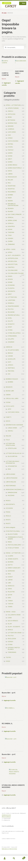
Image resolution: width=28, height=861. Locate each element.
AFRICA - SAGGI (10, 249)
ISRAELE (10, 629)
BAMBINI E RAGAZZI (12, 379)
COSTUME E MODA (13, 412)
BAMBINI (10, 382)
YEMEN (10, 606)
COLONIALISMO (13, 270)
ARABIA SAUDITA (13, 559)
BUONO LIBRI (10, 391)
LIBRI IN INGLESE (11, 482)
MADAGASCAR (12, 177)
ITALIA (8, 440)
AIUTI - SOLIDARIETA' (14, 255)
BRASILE (10, 353)
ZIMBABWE (11, 244)
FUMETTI (8, 417)
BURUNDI (10, 126)
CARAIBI (10, 356)
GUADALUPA (11, 359)
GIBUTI (10, 159)
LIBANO (10, 580)
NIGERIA (10, 201)
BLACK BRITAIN (12, 456)
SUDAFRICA (11, 226)
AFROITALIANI (12, 448)
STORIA (10, 330)
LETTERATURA (12, 297)
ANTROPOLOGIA (13, 258)
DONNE (10, 282)
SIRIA (9, 597)
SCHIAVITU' (11, 324)
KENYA (10, 171)
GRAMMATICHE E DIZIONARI (14, 425)
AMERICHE (9, 347)
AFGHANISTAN (12, 466)
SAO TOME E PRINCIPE (14, 214)
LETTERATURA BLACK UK (13, 453)
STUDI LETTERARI (13, 548)
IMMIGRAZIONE (12, 492)
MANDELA (11, 303)
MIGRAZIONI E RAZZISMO (13, 489)
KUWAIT (10, 577)
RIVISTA (8, 519)
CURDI (10, 617)
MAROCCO (11, 586)
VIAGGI (8, 661)
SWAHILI (10, 431)
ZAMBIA (10, 241)
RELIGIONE (11, 312)
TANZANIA (11, 232)
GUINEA (10, 162)
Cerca (14, 858)
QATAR (10, 595)
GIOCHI (8, 421)
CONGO (10, 138)
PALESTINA (11, 591)
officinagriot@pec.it (6, 816)
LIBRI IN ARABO (10, 474)
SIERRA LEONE (12, 220)
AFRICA (10, 252)
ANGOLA (10, 111)
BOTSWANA (11, 120)
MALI (9, 183)
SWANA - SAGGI (10, 612)
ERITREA (10, 144)
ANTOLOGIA (11, 114)
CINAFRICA (11, 267)
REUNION (10, 208)
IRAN (9, 469)
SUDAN (10, 229)
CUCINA (8, 402)
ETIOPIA (10, 147)
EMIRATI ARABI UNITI (14, 568)
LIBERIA (10, 174)
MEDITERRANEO (11, 485)
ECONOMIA (11, 285)
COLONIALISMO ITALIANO (16, 273)
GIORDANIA (11, 571)
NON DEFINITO (10, 504)
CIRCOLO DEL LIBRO (12, 398)
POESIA (8, 512)
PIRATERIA (11, 371)
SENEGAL (11, 217)
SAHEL (10, 318)
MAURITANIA (11, 186)
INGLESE (8, 436)
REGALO (8, 516)
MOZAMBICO (12, 192)
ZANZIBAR (11, 342)
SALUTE (10, 321)
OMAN (10, 588)
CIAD (9, 135)
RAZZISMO (11, 495)
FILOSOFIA (11, 288)
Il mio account (4, 858)
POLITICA (11, 309)
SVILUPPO (11, 339)
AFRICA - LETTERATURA (13, 105)
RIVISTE (8, 523)
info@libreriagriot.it (6, 815)
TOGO (10, 235)
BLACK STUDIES (13, 534)
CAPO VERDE (12, 132)
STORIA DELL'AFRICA (14, 333)
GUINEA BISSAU (12, 165)
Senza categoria (10, 527)
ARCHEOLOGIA (12, 261)
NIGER (10, 198)
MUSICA (8, 500)
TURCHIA (10, 603)
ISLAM (10, 623)
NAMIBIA (10, 195)
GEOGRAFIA (11, 291)
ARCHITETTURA (13, 264)
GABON (10, 153)
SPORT (10, 327)
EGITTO (10, 565)
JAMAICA (10, 365)
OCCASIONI (9, 508)
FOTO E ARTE (10, 406)
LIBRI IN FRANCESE (11, 478)
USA (9, 374)
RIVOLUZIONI (12, 638)
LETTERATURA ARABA (14, 632)
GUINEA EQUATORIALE (15, 168)
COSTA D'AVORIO (13, 141)
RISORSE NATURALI (14, 315)
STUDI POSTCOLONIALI (13, 531)
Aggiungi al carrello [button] (6, 84)
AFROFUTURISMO (13, 108)
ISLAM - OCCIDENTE (14, 626)
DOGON (10, 279)
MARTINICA (11, 368)
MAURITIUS (11, 189)
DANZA (10, 276)
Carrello (22, 857)
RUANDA (10, 211)
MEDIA (10, 542)
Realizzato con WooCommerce (9, 848)
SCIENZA (10, 641)
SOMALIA (10, 223)
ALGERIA (10, 556)
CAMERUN (11, 129)
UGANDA (10, 238)
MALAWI (10, 180)
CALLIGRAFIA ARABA (14, 615)
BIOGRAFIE (9, 387)
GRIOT (10, 294)
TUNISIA (10, 600)
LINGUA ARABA (12, 428)
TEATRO (8, 657)
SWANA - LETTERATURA (13, 553)
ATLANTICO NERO (13, 350)
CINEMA (8, 394)
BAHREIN (10, 562)
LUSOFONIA (11, 300)
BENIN (10, 117)
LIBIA (9, 583)
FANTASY (11, 150)
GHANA (10, 156)
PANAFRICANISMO (13, 306)
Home (4, 12)
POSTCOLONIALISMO (14, 545)
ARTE (9, 409)
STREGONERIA (12, 336)
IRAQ (9, 574)
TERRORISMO (12, 652)
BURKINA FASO (12, 123)
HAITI (9, 362)
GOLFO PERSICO (13, 620)
